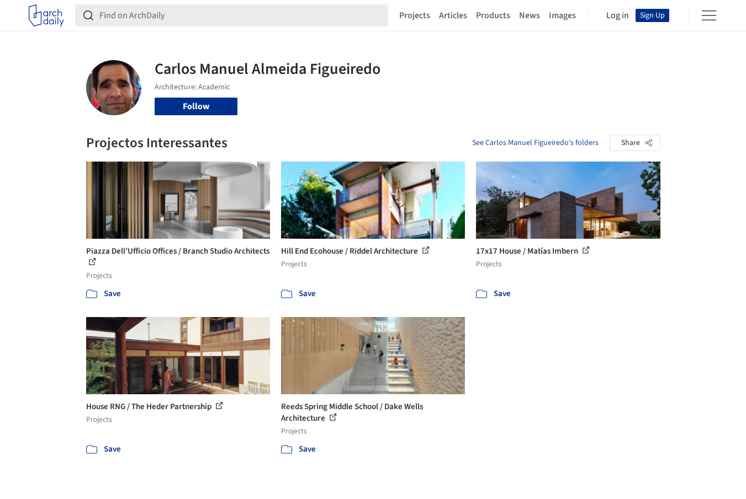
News (529, 15)
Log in (617, 15)
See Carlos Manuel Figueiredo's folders (535, 143)
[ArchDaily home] (46, 15)
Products (493, 15)
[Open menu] (709, 15)
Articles (453, 15)
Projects (414, 15)
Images (562, 15)
